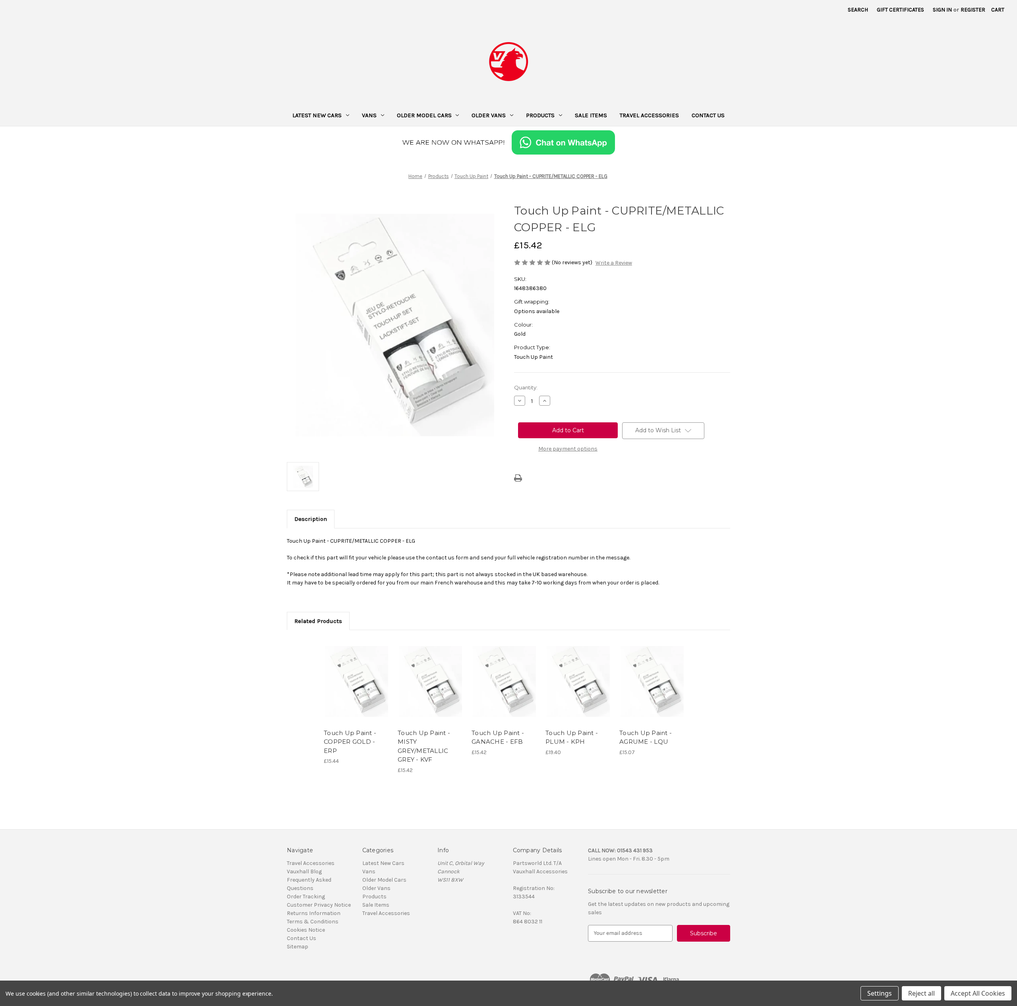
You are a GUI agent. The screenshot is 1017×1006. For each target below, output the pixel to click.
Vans (369, 115)
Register (973, 9)
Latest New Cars (317, 115)
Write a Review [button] (614, 262)
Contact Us (708, 115)
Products (540, 115)
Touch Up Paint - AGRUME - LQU (645, 737)
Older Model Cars (424, 115)
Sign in (942, 9)
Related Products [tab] (318, 621)
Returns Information (313, 913)
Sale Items (591, 115)
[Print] (518, 478)
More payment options (567, 448)
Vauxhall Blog (304, 871)
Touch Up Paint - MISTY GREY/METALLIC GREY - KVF (424, 746)
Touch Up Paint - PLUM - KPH (571, 737)
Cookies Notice (306, 930)
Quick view (356, 674)
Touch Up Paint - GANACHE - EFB (498, 737)
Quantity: (526, 387)
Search (858, 9)
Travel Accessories (649, 115)
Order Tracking (306, 896)
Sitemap (297, 946)
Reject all (921, 993)
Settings (879, 993)
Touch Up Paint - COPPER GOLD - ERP (350, 741)
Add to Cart (356, 688)
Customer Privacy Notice (319, 905)
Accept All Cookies (978, 993)
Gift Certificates (900, 9)
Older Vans (489, 115)
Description (310, 518)
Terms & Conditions (312, 921)
